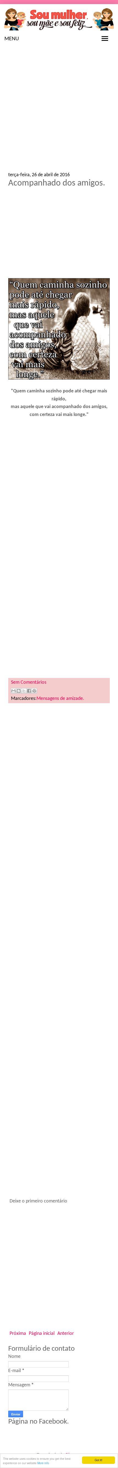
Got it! (98, 1460)
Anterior (65, 1333)
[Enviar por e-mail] (13, 691)
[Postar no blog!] (18, 691)
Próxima (18, 1333)
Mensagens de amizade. (60, 698)
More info (43, 1463)
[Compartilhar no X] (24, 691)
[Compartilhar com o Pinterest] (34, 691)
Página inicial (42, 1333)
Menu (11, 39)
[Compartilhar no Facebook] (29, 691)
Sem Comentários (28, 682)
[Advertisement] (59, 111)
